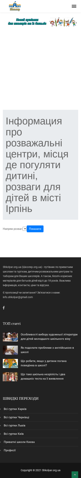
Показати (35, 228)
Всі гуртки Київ (14, 434)
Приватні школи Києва (19, 442)
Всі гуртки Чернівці (16, 417)
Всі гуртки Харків (15, 409)
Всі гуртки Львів (14, 425)
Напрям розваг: (13, 228)
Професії (10, 450)
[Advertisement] (40, 69)
